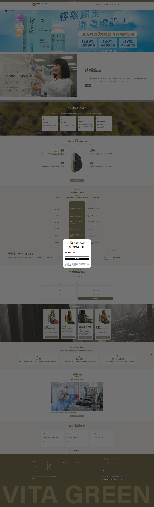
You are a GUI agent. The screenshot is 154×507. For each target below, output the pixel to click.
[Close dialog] (89, 240)
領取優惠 (77, 258)
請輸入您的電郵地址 (70, 252)
